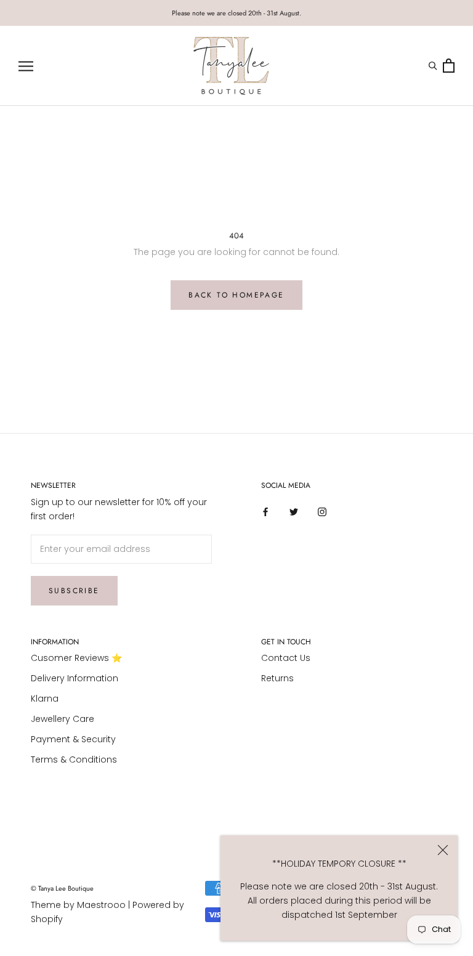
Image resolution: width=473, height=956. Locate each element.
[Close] (442, 850)
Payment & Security (73, 739)
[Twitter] (293, 511)
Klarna (45, 698)
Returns (277, 678)
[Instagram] (322, 511)
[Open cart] (449, 66)
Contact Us (285, 658)
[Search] (434, 65)
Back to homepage (236, 295)
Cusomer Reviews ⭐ (76, 658)
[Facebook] (265, 511)
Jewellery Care (62, 719)
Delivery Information (74, 678)
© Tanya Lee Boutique (62, 888)
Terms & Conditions (74, 759)
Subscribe (74, 590)
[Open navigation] (25, 66)
